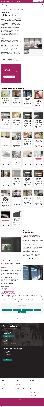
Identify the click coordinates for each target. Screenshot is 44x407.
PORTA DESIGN (23, 403)
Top (1, 406)
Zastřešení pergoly (33, 395)
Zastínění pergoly (33, 390)
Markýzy (32, 380)
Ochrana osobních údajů (26, 401)
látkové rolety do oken (9, 291)
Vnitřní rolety (3, 384)
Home (2, 9)
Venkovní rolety (3, 385)
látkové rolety (7, 289)
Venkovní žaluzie (18, 385)
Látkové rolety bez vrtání (6, 263)
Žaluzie (17, 380)
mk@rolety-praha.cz (8, 354)
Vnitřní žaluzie (18, 382)
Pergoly (31, 388)
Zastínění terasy (4, 388)
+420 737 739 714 (5, 1)
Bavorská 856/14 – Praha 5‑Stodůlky (11, 328)
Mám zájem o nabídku (9, 76)
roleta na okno (10, 48)
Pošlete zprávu (7, 359)
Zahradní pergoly (33, 393)
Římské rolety (17, 309)
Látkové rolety (10, 9)
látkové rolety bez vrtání (10, 292)
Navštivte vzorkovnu (39, 1)
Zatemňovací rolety (27, 309)
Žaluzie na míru (18, 384)
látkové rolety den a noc (10, 293)
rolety (19, 18)
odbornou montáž (13, 71)
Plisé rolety (37, 309)
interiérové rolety (6, 296)
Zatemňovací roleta (27, 235)
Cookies (32, 401)
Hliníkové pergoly (33, 392)
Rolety (5, 9)
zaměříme (8, 70)
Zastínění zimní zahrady (21, 388)
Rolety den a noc (7, 309)
